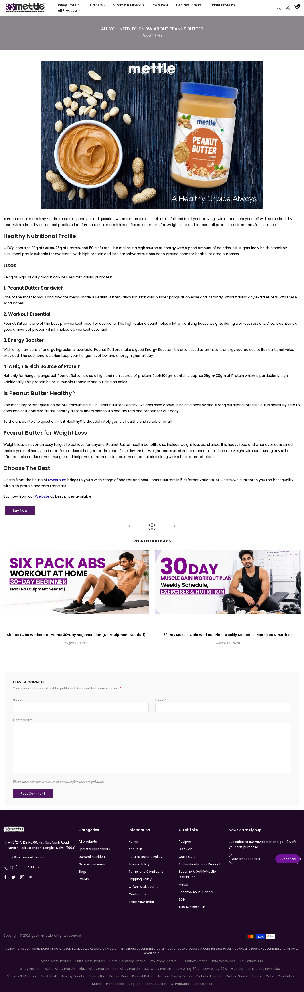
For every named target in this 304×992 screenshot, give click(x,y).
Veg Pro (134, 984)
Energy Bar (97, 976)
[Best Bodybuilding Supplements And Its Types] (174, 526)
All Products (68, 10)
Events (84, 879)
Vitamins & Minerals (21, 976)
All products (88, 841)
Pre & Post (160, 5)
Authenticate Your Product (200, 864)
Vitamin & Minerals (128, 5)
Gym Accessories (92, 864)
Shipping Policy (140, 879)
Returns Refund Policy (145, 856)
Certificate (187, 856)
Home (133, 841)
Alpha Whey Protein (56, 961)
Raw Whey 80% (223, 961)
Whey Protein (68, 5)
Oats (269, 976)
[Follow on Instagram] (22, 877)
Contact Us (137, 894)
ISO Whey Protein (194, 961)
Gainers (96, 5)
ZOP (182, 899)
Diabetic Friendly (209, 976)
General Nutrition (92, 856)
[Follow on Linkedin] (31, 877)
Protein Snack (236, 976)
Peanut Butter (143, 976)
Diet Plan (185, 849)
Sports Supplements (94, 849)
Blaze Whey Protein (90, 961)
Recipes (185, 841)
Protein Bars (118, 976)
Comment (22, 720)
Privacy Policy (139, 864)
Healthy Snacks (188, 5)
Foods (256, 976)
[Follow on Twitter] (14, 877)
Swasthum (57, 479)
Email (160, 700)
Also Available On (192, 907)
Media (183, 884)
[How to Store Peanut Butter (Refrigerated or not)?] (130, 526)
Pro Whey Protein (163, 961)
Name (19, 700)
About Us (135, 849)
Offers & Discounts (143, 886)
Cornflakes (286, 976)
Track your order (141, 902)
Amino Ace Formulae (263, 968)
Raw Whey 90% (251, 961)
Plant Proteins (223, 5)
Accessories (202, 984)
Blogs (83, 871)
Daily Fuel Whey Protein (127, 961)
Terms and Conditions (146, 871)
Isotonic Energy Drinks (175, 976)
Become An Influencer (196, 892)
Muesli (97, 984)
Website (42, 496)
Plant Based (115, 984)
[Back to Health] (152, 526)
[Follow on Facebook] (5, 877)
